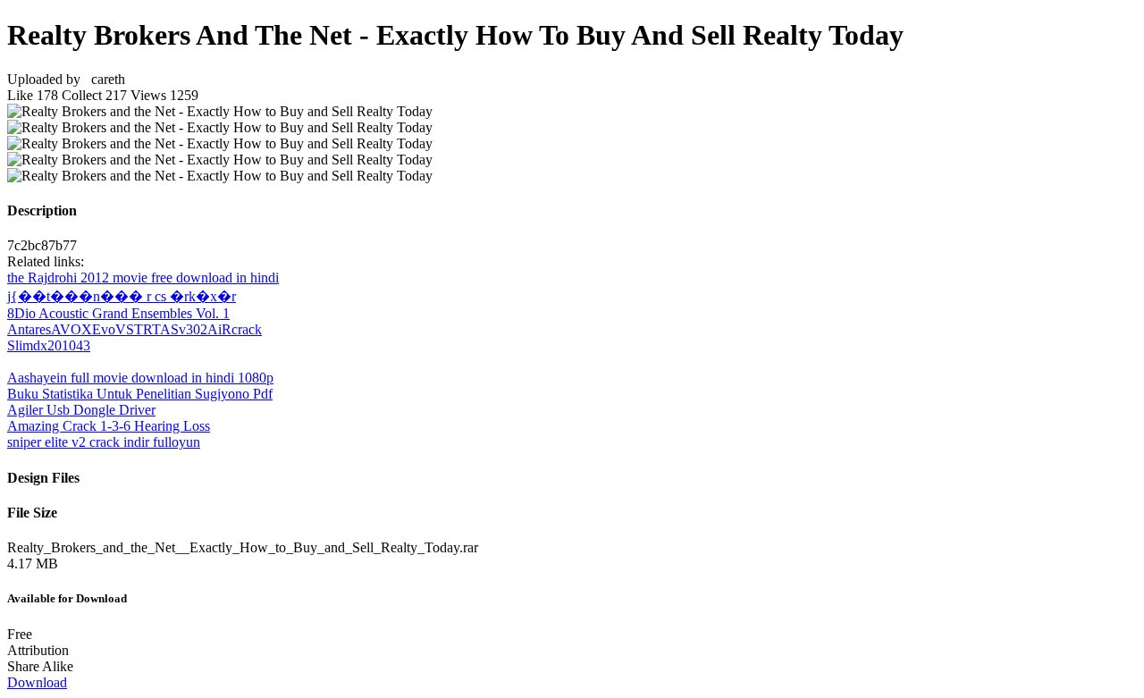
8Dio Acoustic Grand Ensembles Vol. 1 (118, 313)
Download (37, 682)
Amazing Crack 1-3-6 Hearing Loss (108, 425)
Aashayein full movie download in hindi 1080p (140, 377)
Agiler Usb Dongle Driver (81, 409)
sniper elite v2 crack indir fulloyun (103, 442)
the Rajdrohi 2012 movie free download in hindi (143, 277)
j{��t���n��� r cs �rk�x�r (121, 296)
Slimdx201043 (48, 345)
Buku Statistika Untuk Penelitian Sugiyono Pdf (140, 393)
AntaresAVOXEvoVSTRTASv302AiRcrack (134, 329)
